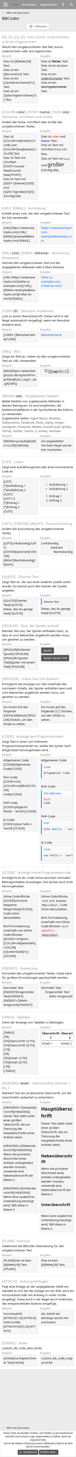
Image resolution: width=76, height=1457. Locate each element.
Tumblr (17, 431)
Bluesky (54, 418)
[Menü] (5, 5)
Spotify (66, 427)
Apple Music (39, 418)
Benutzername (51, 335)
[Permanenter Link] (54, 1116)
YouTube (55, 431)
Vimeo (42, 431)
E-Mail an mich (51, 286)
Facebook (27, 422)
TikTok (6, 431)
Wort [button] (57, 711)
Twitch (28, 431)
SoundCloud (51, 427)
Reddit (36, 427)
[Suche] (71, 4)
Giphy (49, 422)
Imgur (59, 422)
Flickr (39, 422)
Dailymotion (10, 422)
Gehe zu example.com (50, 279)
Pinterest (24, 427)
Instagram (9, 427)
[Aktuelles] (63, 4)
